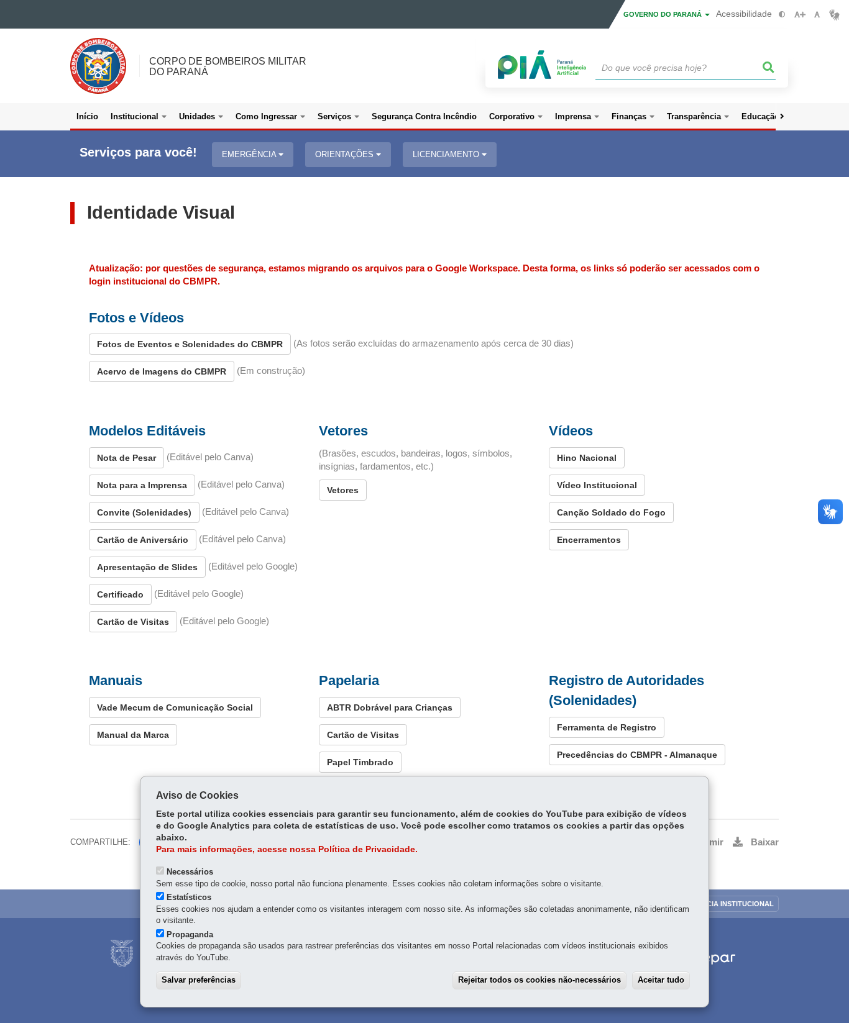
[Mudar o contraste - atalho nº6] (782, 14)
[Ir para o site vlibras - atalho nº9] (834, 14)
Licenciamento (447, 154)
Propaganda (190, 934)
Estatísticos (189, 897)
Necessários (190, 871)
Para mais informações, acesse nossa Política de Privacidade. (287, 849)
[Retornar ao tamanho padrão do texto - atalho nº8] (817, 14)
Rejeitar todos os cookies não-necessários (539, 979)
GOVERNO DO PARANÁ (663, 14)
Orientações (345, 154)
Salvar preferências (199, 979)
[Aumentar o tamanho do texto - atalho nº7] (799, 14)
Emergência (250, 154)
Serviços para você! (138, 152)
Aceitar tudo (661, 979)
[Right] (782, 116)
